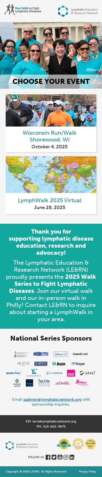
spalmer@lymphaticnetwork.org (52, 399)
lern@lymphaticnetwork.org (54, 421)
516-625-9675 (54, 426)
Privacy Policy (87, 471)
